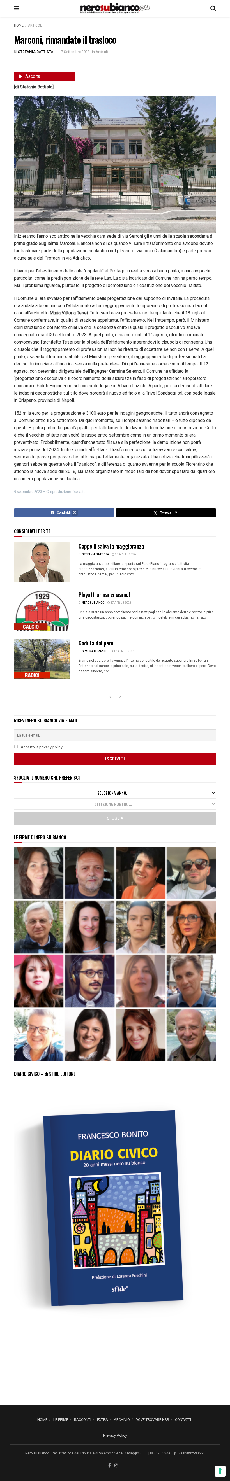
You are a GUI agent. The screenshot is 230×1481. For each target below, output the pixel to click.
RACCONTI (82, 1419)
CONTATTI (183, 1419)
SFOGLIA (115, 818)
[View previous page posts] (110, 697)
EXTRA (102, 1419)
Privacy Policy (115, 1435)
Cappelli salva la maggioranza (111, 546)
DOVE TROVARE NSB (152, 1419)
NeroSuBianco (93, 603)
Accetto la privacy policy (41, 747)
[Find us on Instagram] (116, 1465)
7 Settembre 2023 (75, 51)
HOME (42, 1419)
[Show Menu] (16, 8)
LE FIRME (60, 1419)
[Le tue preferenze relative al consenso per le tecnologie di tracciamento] (220, 1471)
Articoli (35, 25)
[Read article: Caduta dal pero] (42, 659)
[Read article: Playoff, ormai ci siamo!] (42, 611)
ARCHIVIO (122, 1419)
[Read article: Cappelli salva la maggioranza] (42, 562)
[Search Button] (213, 8)
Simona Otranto (95, 651)
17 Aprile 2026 (120, 603)
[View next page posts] (120, 697)
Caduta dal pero (96, 643)
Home (19, 25)
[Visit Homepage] (115, 8)
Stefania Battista (35, 51)
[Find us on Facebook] (109, 1465)
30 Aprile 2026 (125, 554)
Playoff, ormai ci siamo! (104, 594)
